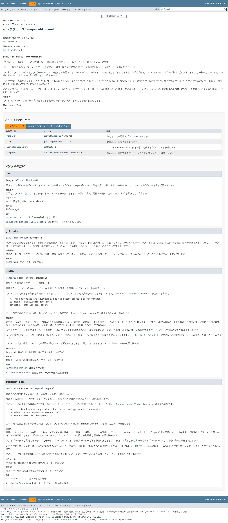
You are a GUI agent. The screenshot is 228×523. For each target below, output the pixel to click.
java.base (20, 20)
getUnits (49, 147)
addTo (47, 136)
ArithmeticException (18, 372)
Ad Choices (127, 519)
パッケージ (22, 3)
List (9, 147)
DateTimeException (16, 217)
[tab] (15, 126)
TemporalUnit (56, 141)
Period (18, 50)
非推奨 (57, 3)
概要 (3, 3)
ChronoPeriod (10, 41)
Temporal (11, 136)
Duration (8, 50)
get (45, 141)
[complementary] (105, 519)
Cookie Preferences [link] (105, 519)
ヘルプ (70, 3)
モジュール (11, 3)
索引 (64, 3)
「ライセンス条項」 (33, 519)
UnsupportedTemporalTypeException (26, 222)
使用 (40, 3)
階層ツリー (48, 3)
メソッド (47, 10)
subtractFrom (51, 152)
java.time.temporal (25, 24)
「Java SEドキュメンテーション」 (158, 512)
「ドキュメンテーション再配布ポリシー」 (61, 519)
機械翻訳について (114, 16)
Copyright (5, 517)
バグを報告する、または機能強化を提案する (19, 509)
